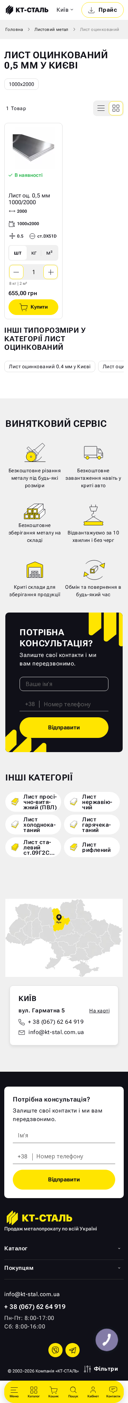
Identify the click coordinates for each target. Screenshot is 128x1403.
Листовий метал (51, 29)
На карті (99, 1010)
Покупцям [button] (18, 1268)
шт (18, 252)
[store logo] (26, 10)
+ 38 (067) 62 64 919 (56, 1021)
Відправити (64, 727)
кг (34, 252)
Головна (14, 29)
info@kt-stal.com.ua (56, 1032)
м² (49, 252)
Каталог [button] (16, 1248)
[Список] (101, 108)
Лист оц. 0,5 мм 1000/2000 (29, 199)
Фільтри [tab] (106, 1368)
